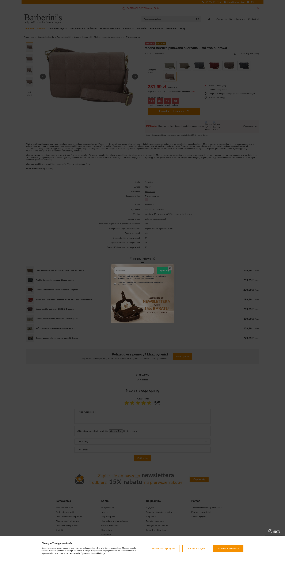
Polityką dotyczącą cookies (109, 548)
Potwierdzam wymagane (163, 548)
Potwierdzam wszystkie (228, 548)
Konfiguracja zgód (196, 548)
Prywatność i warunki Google (92, 553)
